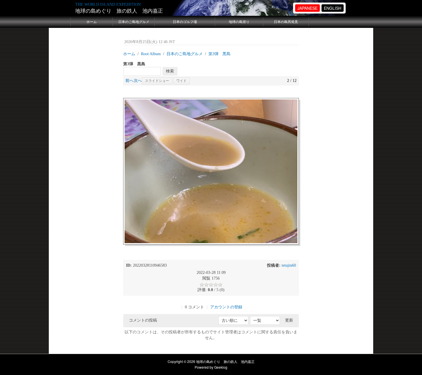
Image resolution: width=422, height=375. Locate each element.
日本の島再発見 (286, 22)
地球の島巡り (239, 22)
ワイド (181, 81)
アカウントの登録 (226, 307)
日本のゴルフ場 (185, 22)
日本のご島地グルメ (133, 22)
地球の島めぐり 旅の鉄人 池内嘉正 (119, 11)
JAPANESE (307, 8)
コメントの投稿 (143, 320)
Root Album (151, 54)
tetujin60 (289, 265)
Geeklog (220, 367)
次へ (138, 80)
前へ (129, 80)
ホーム (91, 22)
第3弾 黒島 (219, 54)
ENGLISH (332, 8)
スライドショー (157, 81)
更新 (289, 320)
